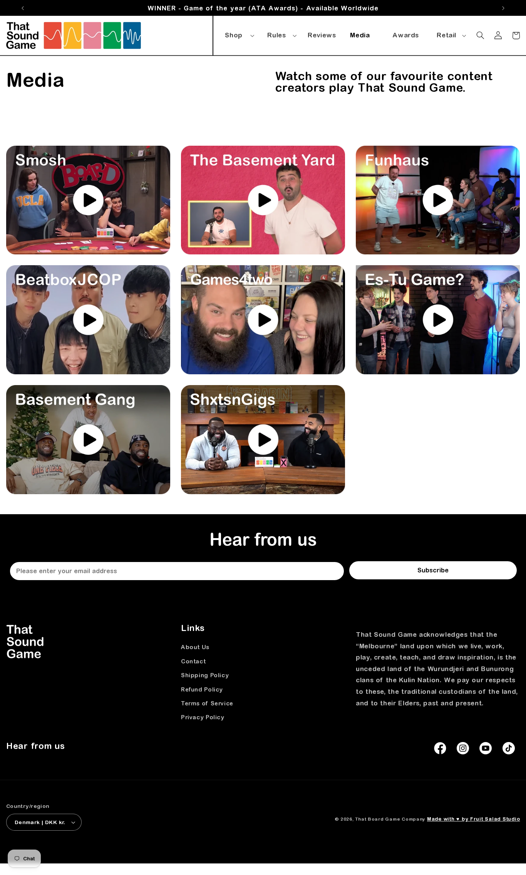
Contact (193, 661)
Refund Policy (202, 689)
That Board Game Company (390, 818)
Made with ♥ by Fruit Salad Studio (473, 819)
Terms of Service (207, 703)
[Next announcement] (503, 8)
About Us (195, 647)
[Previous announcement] (22, 8)
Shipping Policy (205, 675)
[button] (238, 34)
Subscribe (433, 570)
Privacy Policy (202, 717)
